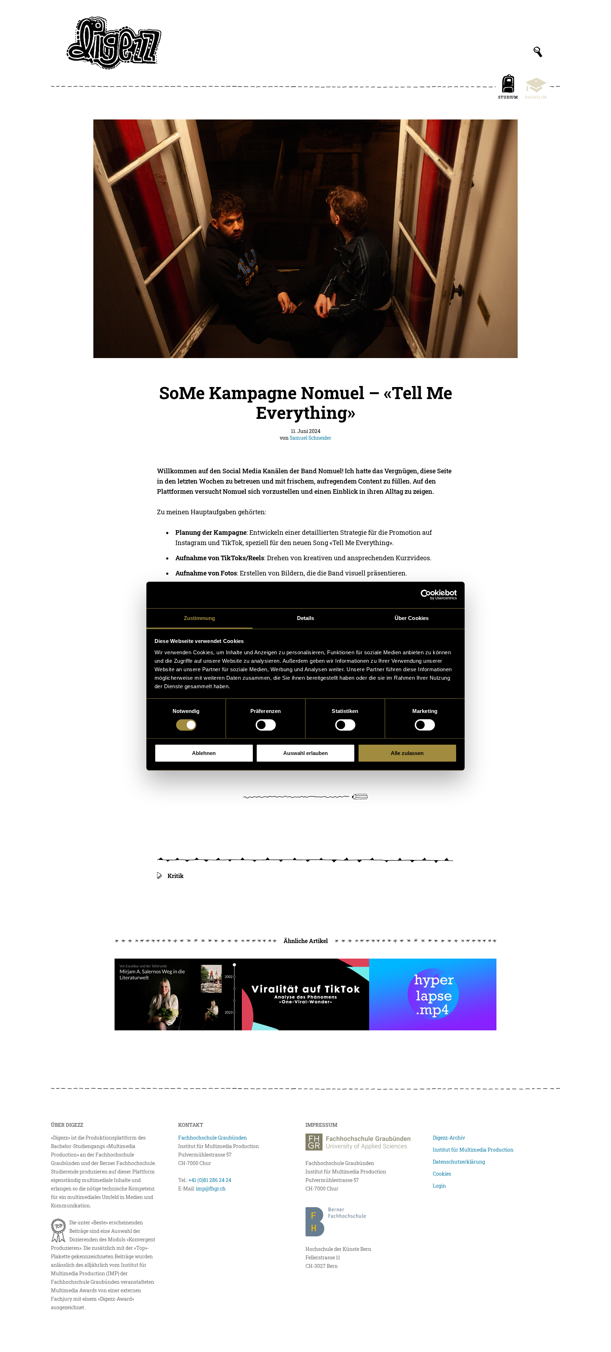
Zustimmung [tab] (199, 618)
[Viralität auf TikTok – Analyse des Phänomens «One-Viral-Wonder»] (305, 994)
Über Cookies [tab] (412, 618)
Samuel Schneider (310, 437)
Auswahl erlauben (305, 753)
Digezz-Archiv (449, 1137)
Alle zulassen (407, 753)
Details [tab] (305, 618)
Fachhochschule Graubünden (212, 1137)
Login (439, 1185)
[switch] (266, 725)
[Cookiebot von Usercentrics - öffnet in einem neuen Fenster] (426, 595)
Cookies (442, 1173)
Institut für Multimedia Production (473, 1149)
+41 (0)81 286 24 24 (209, 1180)
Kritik (176, 875)
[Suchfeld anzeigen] (538, 52)
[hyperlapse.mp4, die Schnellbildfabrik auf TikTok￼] (432, 994)
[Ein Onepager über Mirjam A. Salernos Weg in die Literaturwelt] (178, 994)
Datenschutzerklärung (459, 1161)
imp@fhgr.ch (211, 1188)
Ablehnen (204, 753)
